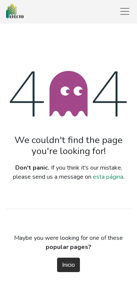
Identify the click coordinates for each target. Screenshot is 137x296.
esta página (108, 177)
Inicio (68, 265)
